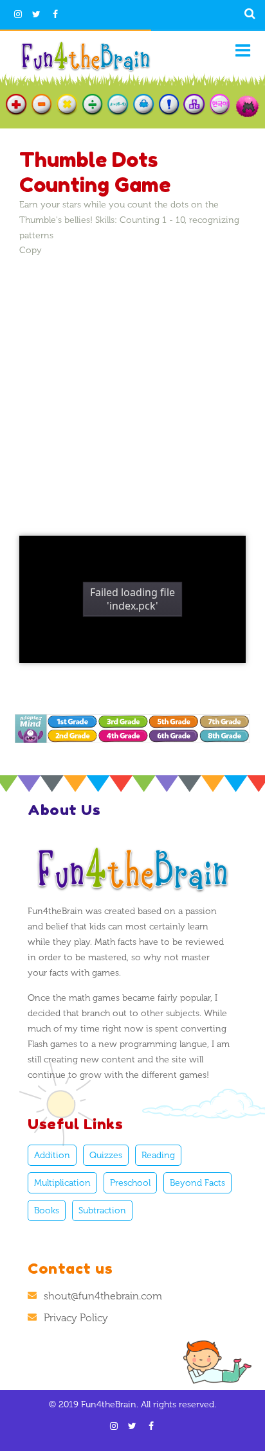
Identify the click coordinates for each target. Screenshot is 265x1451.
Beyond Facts (197, 1182)
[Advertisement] (132, 389)
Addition (52, 1155)
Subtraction (102, 1210)
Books (46, 1210)
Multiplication (62, 1182)
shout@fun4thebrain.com (103, 1296)
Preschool (130, 1182)
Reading (158, 1155)
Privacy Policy (76, 1318)
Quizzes (105, 1155)
